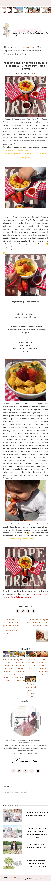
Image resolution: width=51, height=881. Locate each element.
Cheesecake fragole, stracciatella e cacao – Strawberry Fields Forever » (37, 623)
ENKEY (17, 877)
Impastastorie (26, 30)
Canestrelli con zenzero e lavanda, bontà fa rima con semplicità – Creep (8, 670)
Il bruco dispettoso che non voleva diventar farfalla (37, 863)
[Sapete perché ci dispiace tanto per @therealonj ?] (42, 10)
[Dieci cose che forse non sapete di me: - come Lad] (20, 10)
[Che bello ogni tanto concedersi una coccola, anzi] (3, 10)
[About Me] (25, 720)
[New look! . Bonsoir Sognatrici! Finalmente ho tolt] (8, 10)
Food (32, 73)
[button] (25, 3)
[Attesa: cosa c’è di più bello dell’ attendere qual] (48, 10)
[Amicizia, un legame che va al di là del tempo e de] (31, 10)
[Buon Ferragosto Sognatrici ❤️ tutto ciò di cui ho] (37, 10)
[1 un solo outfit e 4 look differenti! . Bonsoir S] (14, 10)
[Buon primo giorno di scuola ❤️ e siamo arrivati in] (25, 10)
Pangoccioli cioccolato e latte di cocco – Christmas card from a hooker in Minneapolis (19, 670)
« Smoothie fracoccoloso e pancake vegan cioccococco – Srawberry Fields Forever (12, 626)
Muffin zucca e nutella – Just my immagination (43, 667)
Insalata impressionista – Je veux (31, 664)
